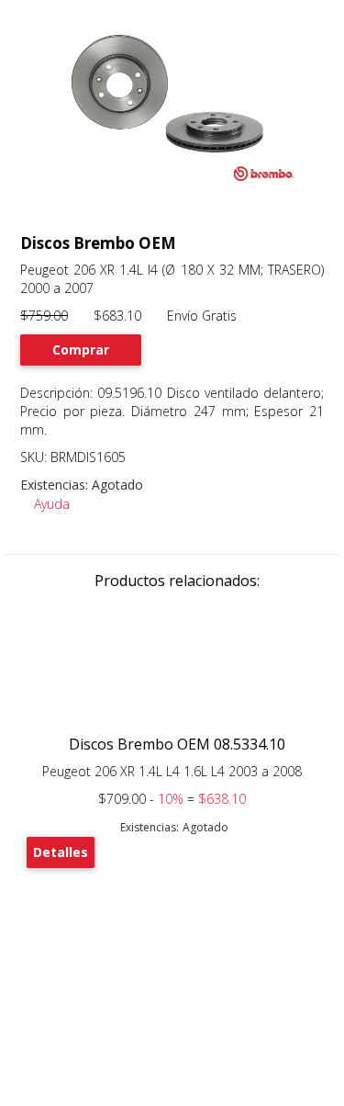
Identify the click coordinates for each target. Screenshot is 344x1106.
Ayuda (50, 504)
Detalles (60, 852)
